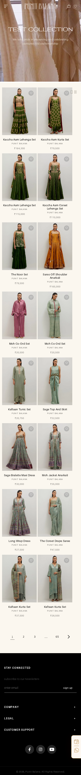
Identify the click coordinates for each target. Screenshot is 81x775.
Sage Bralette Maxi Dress (19, 475)
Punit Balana (32, 771)
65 (57, 636)
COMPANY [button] (11, 706)
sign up (67, 687)
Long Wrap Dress (19, 540)
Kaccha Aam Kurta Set (55, 139)
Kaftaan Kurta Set (19, 606)
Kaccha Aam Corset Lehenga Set (55, 206)
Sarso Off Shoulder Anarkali (55, 276)
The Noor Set (19, 274)
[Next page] (68, 636)
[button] (5, 6)
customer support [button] (19, 729)
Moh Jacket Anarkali (55, 475)
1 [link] (12, 637)
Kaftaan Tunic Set (19, 409)
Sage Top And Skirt (55, 409)
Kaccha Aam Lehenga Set (19, 139)
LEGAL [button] (9, 718)
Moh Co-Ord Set (19, 343)
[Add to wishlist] (31, 93)
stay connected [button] (17, 667)
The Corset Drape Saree (55, 540)
